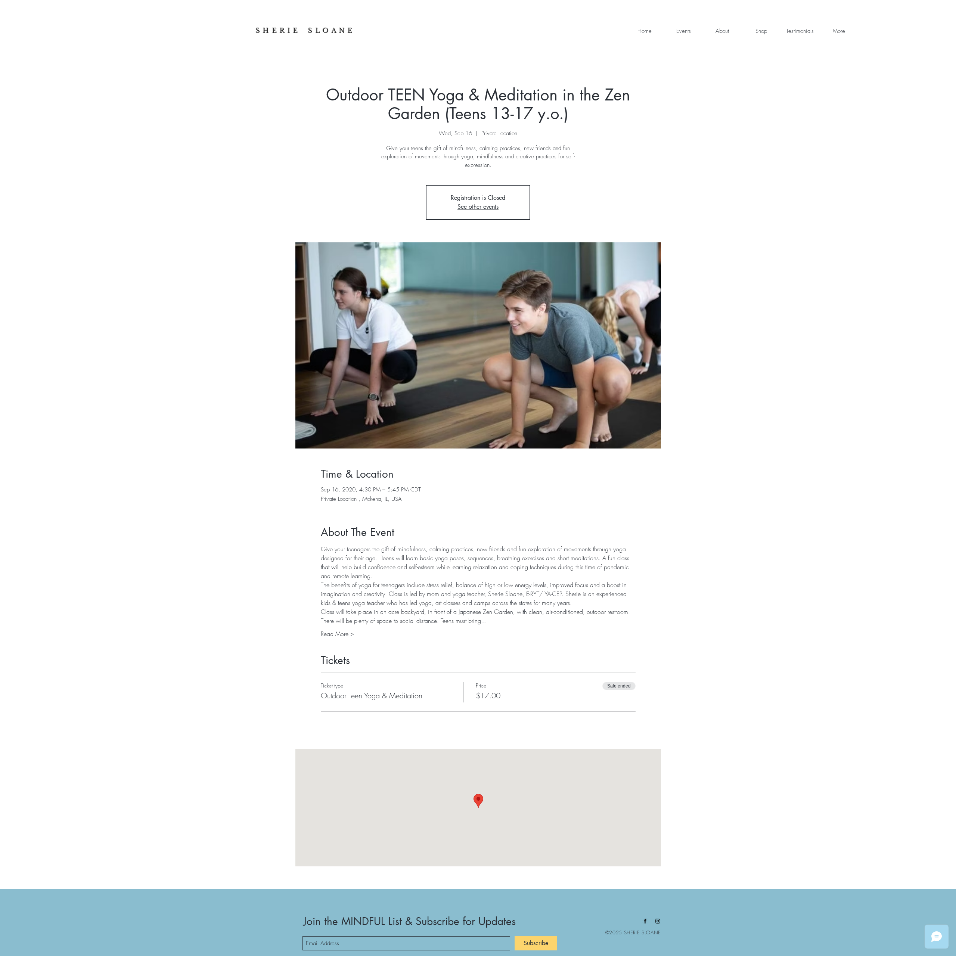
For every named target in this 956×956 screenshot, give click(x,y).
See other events (478, 207)
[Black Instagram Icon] (658, 921)
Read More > (337, 634)
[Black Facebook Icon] (645, 921)
